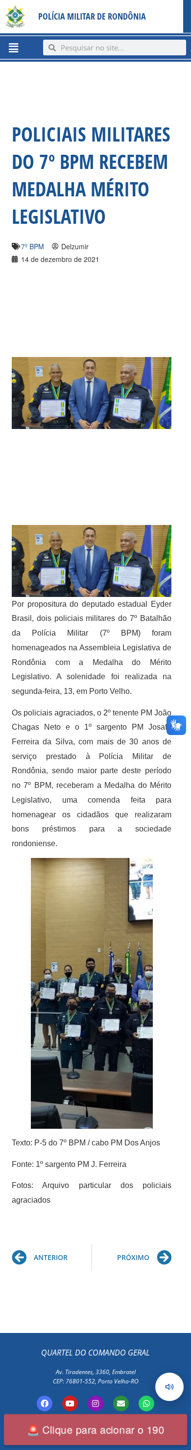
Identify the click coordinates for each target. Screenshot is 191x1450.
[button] (13, 47)
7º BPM (32, 246)
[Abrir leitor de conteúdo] (169, 1387)
